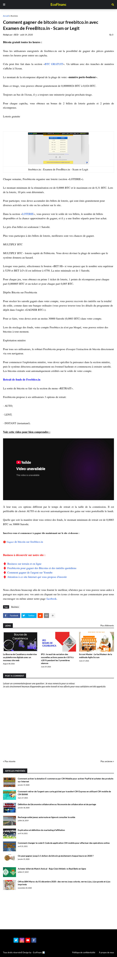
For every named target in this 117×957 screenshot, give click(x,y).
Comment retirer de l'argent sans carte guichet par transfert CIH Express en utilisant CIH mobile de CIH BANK (64, 793)
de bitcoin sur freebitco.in (29, 541)
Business (14, 16)
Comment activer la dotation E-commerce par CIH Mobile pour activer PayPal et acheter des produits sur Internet (65, 780)
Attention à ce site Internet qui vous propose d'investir (37, 577)
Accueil (6, 16)
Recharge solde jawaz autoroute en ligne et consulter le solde (46, 817)
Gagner (10, 541)
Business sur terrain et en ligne (24, 563)
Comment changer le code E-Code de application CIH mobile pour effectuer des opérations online (64, 843)
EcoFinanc (58, 4)
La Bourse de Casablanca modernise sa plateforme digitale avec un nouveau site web (20, 657)
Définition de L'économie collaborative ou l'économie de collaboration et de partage (57, 804)
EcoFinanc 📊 (39, 952)
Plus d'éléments (107, 625)
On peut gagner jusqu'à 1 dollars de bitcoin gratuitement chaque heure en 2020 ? (56, 855)
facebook (51, 598)
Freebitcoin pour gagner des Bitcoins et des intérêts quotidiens (41, 568)
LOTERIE (28, 214)
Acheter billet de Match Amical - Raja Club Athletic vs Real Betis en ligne (52, 868)
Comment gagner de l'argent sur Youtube (30, 572)
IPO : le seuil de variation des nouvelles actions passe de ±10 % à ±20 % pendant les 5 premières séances (57, 658)
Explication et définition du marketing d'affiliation (41, 830)
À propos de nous (106, 952)
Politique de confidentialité (83, 952)
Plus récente (10, 761)
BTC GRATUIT (54, 64)
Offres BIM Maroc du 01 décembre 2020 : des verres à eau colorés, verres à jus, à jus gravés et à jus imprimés (64, 883)
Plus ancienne (106, 761)
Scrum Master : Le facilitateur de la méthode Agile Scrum (95, 656)
